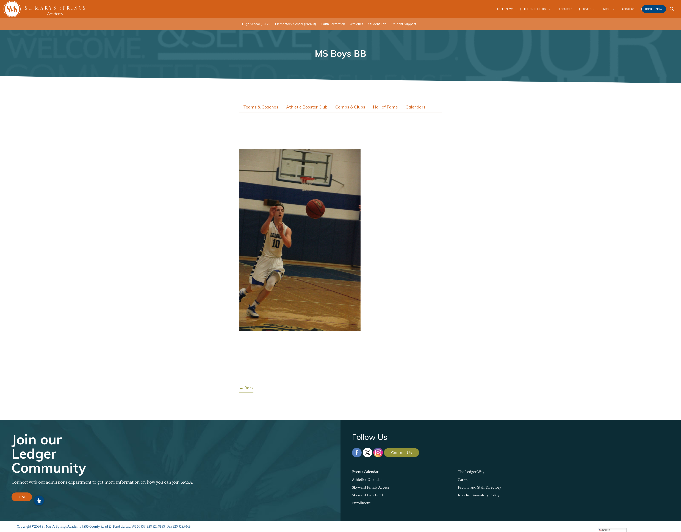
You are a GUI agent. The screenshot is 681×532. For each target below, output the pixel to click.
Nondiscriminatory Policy (479, 495)
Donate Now (654, 9)
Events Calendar (365, 472)
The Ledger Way (471, 472)
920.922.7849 (181, 526)
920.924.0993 (156, 526)
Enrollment (361, 503)
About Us (628, 9)
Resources (565, 9)
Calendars (415, 107)
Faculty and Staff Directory (479, 487)
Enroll (606, 9)
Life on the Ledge (535, 9)
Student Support (404, 24)
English (606, 529)
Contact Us (401, 452)
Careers (464, 480)
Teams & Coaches (260, 107)
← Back (246, 387)
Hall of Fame (385, 107)
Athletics (356, 24)
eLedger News (504, 9)
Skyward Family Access (370, 487)
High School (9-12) (256, 24)
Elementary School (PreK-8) (295, 24)
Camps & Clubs (350, 107)
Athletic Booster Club (307, 107)
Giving (587, 9)
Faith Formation (333, 24)
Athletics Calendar (367, 480)
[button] (39, 500)
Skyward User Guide (368, 495)
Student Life (377, 24)
